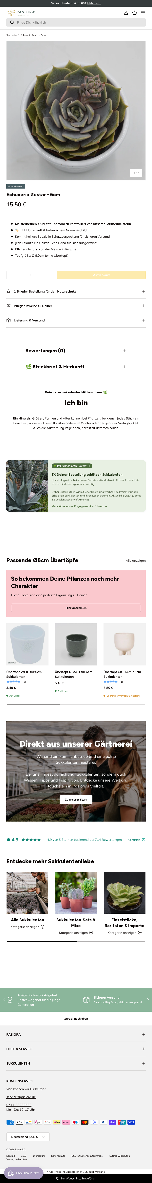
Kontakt (10, 1155)
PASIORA (20, 1149)
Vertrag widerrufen (16, 1159)
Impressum (39, 1155)
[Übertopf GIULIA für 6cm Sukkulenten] (125, 644)
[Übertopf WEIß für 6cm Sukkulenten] (27, 644)
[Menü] (143, 12)
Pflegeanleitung (26, 249)
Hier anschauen (76, 608)
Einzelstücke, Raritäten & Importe (124, 922)
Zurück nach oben (76, 1018)
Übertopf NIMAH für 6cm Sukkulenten (73, 674)
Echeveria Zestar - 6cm (33, 35)
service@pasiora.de (21, 1097)
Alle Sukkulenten (27, 919)
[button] (134, 12)
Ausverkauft (101, 275)
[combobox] (76, 22)
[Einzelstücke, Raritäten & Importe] (124, 892)
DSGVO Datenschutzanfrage (87, 1155)
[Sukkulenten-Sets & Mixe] (76, 892)
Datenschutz (58, 1155)
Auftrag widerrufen (119, 1155)
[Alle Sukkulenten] (27, 892)
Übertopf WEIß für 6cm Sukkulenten (24, 674)
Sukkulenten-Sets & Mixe (75, 922)
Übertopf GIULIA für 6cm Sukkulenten (122, 674)
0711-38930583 (18, 1105)
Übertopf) (61, 255)
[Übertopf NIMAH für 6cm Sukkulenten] (76, 644)
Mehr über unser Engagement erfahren (77, 506)
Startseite (11, 35)
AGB (23, 1155)
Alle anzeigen (136, 560)
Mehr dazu (94, 3)
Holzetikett (34, 230)
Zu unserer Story (76, 799)
